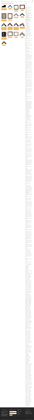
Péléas (28, 341)
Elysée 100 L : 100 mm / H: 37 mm (28, 206)
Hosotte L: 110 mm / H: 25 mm (29, 245)
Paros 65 (29, 339)
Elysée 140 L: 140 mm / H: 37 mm (28, 208)
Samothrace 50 (27, 361)
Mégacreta (27, 299)
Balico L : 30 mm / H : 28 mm (28, 89)
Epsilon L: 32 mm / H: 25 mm (28, 215)
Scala (26, 364)
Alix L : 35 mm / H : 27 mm (28, 58)
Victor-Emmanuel (30, 386)
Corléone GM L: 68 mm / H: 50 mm (28, 151)
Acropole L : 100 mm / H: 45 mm (28, 42)
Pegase (26, 341)
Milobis (28, 307)
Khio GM (26, 277)
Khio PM (29, 277)
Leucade (26, 284)
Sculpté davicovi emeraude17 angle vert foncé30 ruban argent (16, 28)
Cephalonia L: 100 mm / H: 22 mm (28, 138)
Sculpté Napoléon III (22, 27)
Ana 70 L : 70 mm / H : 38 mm (29, 62)
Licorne (29, 285)
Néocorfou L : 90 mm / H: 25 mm (28, 328)
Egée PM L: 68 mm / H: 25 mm (29, 202)
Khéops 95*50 (30, 276)
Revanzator (18, 413)
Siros (29, 368)
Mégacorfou (29, 298)
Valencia (30, 383)
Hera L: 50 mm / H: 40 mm (28, 237)
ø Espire (29, 392)
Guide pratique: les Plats (28, 12)
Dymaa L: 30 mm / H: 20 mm (28, 198)
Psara (29, 349)
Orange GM (29, 333)
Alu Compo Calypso (27, 23)
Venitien (16, 37)
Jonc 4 (26, 260)
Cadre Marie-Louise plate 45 (28, 108)
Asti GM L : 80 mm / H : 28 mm (29, 84)
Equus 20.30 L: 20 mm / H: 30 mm (28, 219)
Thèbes (30, 379)
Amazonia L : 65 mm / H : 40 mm (28, 59)
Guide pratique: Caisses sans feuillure (28, 9)
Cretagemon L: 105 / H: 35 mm (29, 162)
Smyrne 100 (29, 369)
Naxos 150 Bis (27, 322)
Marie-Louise (27, 297)
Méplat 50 (27, 306)
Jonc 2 (31, 253)
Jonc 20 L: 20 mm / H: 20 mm (28, 254)
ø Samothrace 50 (27, 401)
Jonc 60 (26, 263)
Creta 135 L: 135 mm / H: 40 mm (28, 157)
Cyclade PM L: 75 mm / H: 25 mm (28, 167)
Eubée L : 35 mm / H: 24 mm (28, 222)
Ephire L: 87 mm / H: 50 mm (28, 213)
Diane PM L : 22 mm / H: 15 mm (28, 182)
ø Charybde (27, 391)
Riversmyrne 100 (27, 354)
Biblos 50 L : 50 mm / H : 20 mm (28, 92)
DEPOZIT (16, 1)
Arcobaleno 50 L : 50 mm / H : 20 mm (28, 74)
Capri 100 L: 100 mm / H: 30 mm (28, 122)
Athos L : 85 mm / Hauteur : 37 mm (28, 87)
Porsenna (26, 349)
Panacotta (27, 338)
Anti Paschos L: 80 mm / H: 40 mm (28, 68)
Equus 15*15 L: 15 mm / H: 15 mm (28, 217)
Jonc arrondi (29, 263)
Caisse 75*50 (30, 116)
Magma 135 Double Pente (28, 292)
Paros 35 (26, 339)
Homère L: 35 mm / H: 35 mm (28, 244)
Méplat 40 (29, 305)
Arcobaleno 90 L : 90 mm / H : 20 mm (28, 78)
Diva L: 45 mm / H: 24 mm (28, 186)
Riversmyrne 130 (27, 355)
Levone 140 (27, 285)
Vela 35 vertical (27, 384)
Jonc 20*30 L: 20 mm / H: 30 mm (28, 256)
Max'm (26, 298)
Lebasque (26, 282)
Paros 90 (26, 340)
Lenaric (26, 283)
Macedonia (27, 291)
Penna (31, 341)
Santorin (30, 363)
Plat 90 (26, 348)
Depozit (18, 412)
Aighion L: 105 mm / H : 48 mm (29, 54)
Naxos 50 (29, 323)
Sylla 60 (29, 377)
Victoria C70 (4, 45)
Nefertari (30, 327)
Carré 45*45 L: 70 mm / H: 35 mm (28, 131)
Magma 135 (30, 291)
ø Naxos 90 (30, 399)
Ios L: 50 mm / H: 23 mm (28, 251)
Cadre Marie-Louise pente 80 (28, 107)
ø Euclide (26, 393)
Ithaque (26, 253)
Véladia (26, 385)
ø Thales (26, 402)
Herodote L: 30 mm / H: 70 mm (29, 240)
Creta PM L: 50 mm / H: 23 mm (29, 161)
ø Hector (29, 393)
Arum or (22, 10)
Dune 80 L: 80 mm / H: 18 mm (28, 193)
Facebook (25, 1)
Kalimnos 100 (27, 269)
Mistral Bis (29, 316)
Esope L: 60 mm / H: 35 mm (28, 220)
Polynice (29, 348)
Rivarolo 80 (27, 353)
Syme (26, 379)
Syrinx (28, 379)
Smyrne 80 (30, 370)
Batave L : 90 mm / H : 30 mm (29, 90)
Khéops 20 (29, 275)
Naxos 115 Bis (27, 321)
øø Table (29, 402)
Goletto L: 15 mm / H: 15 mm (28, 232)
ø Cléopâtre (30, 391)
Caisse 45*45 (27, 109)
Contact (18, 414)
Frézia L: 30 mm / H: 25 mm (28, 227)
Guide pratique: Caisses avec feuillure (28, 7)
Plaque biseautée (27, 346)
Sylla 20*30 (27, 377)
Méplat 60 (29, 306)
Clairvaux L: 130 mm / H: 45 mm (28, 142)
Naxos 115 (29, 320)
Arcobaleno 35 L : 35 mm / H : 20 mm (28, 72)
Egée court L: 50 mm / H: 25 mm (28, 200)
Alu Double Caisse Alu (28, 29)
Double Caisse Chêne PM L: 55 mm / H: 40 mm (28, 192)
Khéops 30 (27, 276)
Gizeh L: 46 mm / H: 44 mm (28, 231)
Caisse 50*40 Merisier (28, 115)
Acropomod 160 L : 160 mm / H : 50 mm (28, 46)
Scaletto (28, 364)
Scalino (31, 364)
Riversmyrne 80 (27, 356)
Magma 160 (27, 293)
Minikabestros (29, 313)
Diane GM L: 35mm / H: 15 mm (29, 180)
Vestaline (26, 386)
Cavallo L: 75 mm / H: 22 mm (28, 136)
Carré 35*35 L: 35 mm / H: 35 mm (28, 127)
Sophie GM (28, 371)
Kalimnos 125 (27, 270)
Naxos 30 (26, 323)
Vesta (28, 385)
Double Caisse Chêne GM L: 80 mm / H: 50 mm (28, 190)
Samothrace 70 (27, 362)
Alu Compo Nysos (27, 25)
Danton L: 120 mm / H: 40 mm (28, 169)
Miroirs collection (30, 315)
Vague (28, 383)
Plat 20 (30, 346)
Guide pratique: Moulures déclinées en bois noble (27, 19)
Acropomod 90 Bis (27, 50)
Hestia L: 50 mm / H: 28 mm (28, 241)
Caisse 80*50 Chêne (28, 117)
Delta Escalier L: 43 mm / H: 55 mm (28, 174)
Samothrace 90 (27, 363)
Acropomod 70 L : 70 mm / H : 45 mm (28, 49)
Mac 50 (29, 290)
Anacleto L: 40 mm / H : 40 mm (29, 64)
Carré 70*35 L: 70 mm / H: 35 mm (28, 133)
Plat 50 (28, 347)
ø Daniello (27, 392)
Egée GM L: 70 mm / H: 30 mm (29, 201)
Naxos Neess (27, 327)
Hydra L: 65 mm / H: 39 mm (28, 246)
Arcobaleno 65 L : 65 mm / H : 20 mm (28, 76)
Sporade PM (27, 376)
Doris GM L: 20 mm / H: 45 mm (29, 187)
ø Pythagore (29, 400)
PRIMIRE (5, 1)
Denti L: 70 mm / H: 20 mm (28, 179)
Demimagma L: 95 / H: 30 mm (28, 178)
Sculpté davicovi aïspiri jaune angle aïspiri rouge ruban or (10, 28)
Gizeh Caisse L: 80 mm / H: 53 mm (28, 230)
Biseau (26, 95)
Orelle (29, 334)
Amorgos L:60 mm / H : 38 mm (29, 61)
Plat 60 (31, 347)
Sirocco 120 (27, 368)
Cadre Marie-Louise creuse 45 (28, 102)
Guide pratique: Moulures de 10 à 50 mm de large (28, 14)
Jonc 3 (26, 257)
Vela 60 (30, 384)
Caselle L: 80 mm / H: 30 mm (28, 134)
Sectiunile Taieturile (19, 411)
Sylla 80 (26, 378)
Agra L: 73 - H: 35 (27, 53)
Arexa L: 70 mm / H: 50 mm (28, 79)
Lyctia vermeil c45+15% (4, 20)
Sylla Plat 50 (29, 378)
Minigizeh (26, 313)
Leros (31, 283)
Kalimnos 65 (30, 270)
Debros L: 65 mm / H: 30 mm (28, 170)
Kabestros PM (27, 268)
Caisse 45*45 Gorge (27, 110)
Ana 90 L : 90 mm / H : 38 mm (29, 63)
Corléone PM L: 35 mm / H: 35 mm (28, 153)
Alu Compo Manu (27, 24)
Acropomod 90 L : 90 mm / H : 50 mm (28, 52)
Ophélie (26, 333)
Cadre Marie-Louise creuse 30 (28, 101)
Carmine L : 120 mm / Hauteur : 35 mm (28, 125)
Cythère (26, 168)
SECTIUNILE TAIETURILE (10, 1)
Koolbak (28, 278)
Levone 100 (29, 284)
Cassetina (27, 135)
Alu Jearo (30, 32)
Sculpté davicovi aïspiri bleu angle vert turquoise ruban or (4, 28)
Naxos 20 (30, 322)
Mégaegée (27, 300)
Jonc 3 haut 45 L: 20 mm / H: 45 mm (28, 259)
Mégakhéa (30, 300)
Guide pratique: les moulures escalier (28, 11)
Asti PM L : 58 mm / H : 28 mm (29, 85)
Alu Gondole (27, 32)
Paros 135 (30, 338)
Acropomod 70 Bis (27, 47)
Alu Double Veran (27, 31)
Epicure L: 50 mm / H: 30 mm (28, 214)
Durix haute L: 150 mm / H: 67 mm (28, 197)
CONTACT (29, 1)
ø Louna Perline (29, 394)
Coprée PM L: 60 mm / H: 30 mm (28, 147)
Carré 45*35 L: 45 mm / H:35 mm (28, 129)
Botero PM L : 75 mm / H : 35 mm (28, 99)
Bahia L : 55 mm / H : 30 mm (28, 88)
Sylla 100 (30, 376)
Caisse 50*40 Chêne (28, 114)
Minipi (29, 314)
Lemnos (29, 282)
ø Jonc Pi (26, 394)
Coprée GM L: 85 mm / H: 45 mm (28, 145)
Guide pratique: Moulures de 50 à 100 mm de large (28, 17)
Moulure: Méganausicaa (3, 9)
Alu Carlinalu (27, 22)
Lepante (29, 283)
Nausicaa (26, 320)
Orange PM (27, 334)
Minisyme (26, 315)
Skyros (26, 369)
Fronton (26, 228)
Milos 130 (26, 308)
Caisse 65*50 (27, 116)
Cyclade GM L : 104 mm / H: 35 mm (28, 165)
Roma (30, 356)
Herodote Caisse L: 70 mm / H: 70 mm (28, 238)
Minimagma (27, 314)
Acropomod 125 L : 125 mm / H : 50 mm (28, 44)
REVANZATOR (20, 1)
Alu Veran (26, 37)
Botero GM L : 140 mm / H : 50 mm (28, 97)
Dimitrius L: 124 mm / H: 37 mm (28, 184)
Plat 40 (26, 347)
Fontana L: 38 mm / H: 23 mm (28, 226)
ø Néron (26, 400)
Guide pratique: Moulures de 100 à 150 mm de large (28, 16)
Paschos (29, 340)
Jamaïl (28, 253)
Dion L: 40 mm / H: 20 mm (28, 185)
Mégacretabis (30, 299)
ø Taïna (30, 401)
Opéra (29, 332)
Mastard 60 (30, 297)
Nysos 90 (26, 332)
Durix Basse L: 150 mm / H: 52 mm (28, 195)
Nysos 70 (29, 331)
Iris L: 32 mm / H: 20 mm (28, 252)
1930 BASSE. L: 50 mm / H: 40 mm (28, 38)
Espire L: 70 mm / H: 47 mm (28, 221)
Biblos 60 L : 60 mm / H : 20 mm (28, 94)
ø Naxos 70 (27, 399)
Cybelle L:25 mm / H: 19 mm (28, 163)
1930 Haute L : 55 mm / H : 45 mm (28, 40)
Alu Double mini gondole (28, 30)
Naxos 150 (30, 321)
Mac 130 (26, 290)
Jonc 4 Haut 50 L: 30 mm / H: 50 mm (28, 262)
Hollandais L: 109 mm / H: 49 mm (28, 243)
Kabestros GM (27, 267)
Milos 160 (29, 308)
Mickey (26, 307)
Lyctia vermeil (16, 17)
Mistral (26, 316)
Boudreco (26, 100)
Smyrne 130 (27, 370)
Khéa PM (26, 275)
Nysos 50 (26, 331)
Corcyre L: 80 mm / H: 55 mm (28, 148)
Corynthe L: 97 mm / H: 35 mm (29, 154)
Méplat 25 (27, 305)
